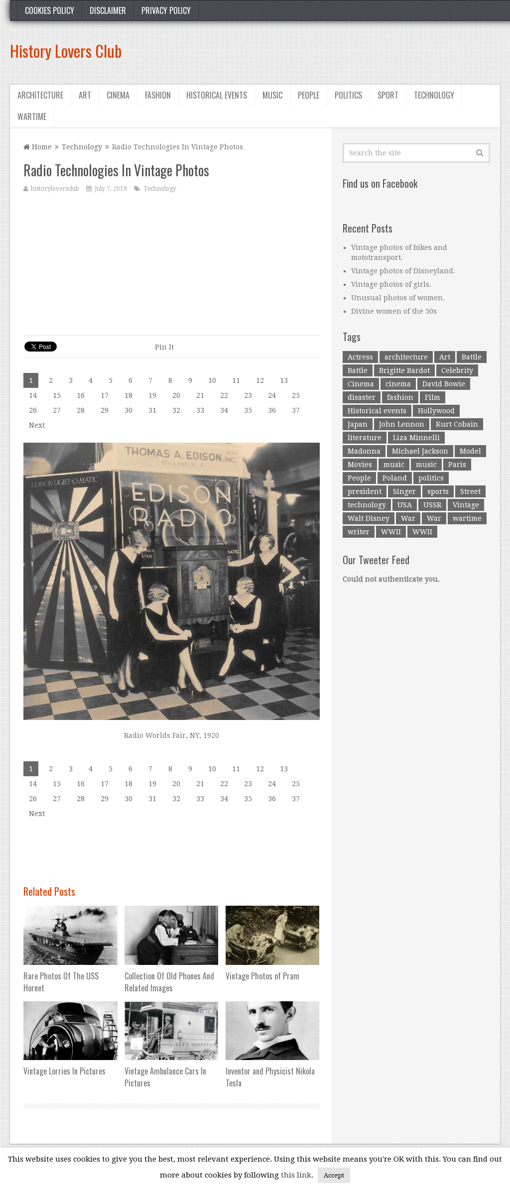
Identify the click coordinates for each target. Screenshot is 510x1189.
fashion (400, 397)
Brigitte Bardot (404, 370)
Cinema (118, 95)
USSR (432, 505)
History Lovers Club (66, 50)
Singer (404, 491)
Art (85, 95)
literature (365, 438)
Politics (348, 95)
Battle (472, 357)
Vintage (466, 505)
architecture (406, 357)
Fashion (158, 95)
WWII (391, 532)
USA (404, 505)
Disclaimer (108, 10)
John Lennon (401, 424)
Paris (457, 465)
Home (41, 147)
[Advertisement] (318, 50)
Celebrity (457, 370)
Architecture (40, 95)
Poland (394, 478)
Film (432, 397)
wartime (467, 518)
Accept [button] (334, 1175)
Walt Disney (368, 518)
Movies (360, 465)
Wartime (31, 116)
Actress (360, 357)
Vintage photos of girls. (391, 284)
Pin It (164, 347)
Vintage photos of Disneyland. (403, 271)
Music (272, 95)
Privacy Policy (166, 10)
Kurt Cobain (457, 424)
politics (431, 478)
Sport (388, 95)
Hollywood (436, 411)
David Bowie (443, 384)
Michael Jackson (420, 451)
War (408, 518)
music (393, 465)
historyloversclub (55, 188)
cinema (398, 384)
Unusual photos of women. (398, 298)
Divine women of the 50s (394, 311)
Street (470, 491)
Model (470, 451)
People (308, 95)
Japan (358, 424)
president (365, 491)
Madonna (364, 451)
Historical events (216, 95)
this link (296, 1175)
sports (438, 491)
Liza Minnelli (416, 438)
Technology (434, 95)
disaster (362, 397)
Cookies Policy (49, 10)
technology (367, 505)
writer (359, 532)
